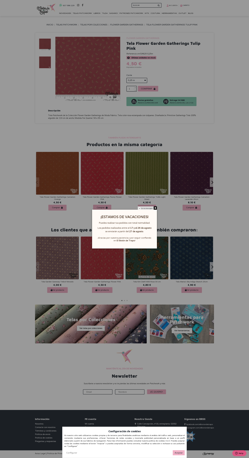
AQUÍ (167, 441)
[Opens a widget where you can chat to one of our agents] (239, 453)
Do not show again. (147, 208)
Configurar (71, 452)
